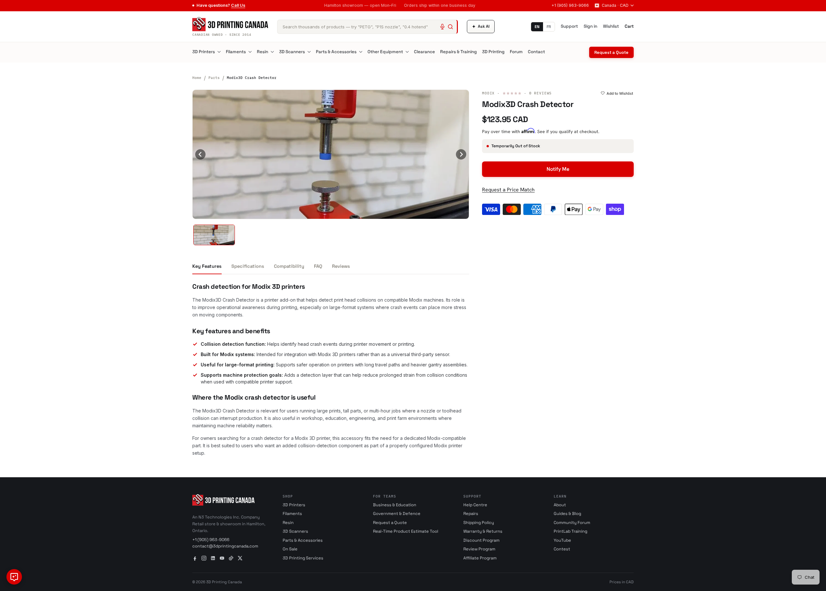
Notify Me (558, 169)
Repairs (470, 513)
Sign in (590, 26)
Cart (629, 26)
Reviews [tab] (341, 266)
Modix (488, 93)
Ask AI (480, 26)
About (560, 505)
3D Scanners (292, 51)
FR (549, 26)
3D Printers (203, 51)
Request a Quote (611, 52)
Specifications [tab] (247, 266)
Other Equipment (385, 51)
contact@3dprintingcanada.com (225, 546)
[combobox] (367, 27)
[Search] (450, 27)
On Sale (290, 549)
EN (537, 26)
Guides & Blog (567, 513)
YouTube (562, 540)
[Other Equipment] (407, 51)
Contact (536, 51)
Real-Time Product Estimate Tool (405, 531)
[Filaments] (250, 51)
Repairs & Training (458, 51)
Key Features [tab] (207, 266)
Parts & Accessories (336, 51)
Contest (562, 549)
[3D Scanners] (309, 51)
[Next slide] (461, 154)
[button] (214, 235)
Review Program (479, 549)
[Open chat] (14, 577)
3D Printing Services (303, 558)
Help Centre (475, 505)
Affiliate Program (480, 558)
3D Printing (493, 51)
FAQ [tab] (318, 266)
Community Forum (572, 522)
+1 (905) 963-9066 (570, 5)
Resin (262, 51)
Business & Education (394, 505)
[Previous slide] (200, 154)
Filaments (236, 51)
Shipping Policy (478, 522)
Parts (214, 77)
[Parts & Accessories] (360, 51)
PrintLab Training (570, 531)
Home (196, 77)
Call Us (238, 5)
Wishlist (611, 26)
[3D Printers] (219, 51)
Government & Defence (396, 513)
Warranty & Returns (482, 531)
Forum (516, 51)
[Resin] (272, 51)
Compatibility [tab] (289, 266)
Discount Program (481, 540)
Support (569, 26)
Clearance (424, 51)
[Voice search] (442, 26)
